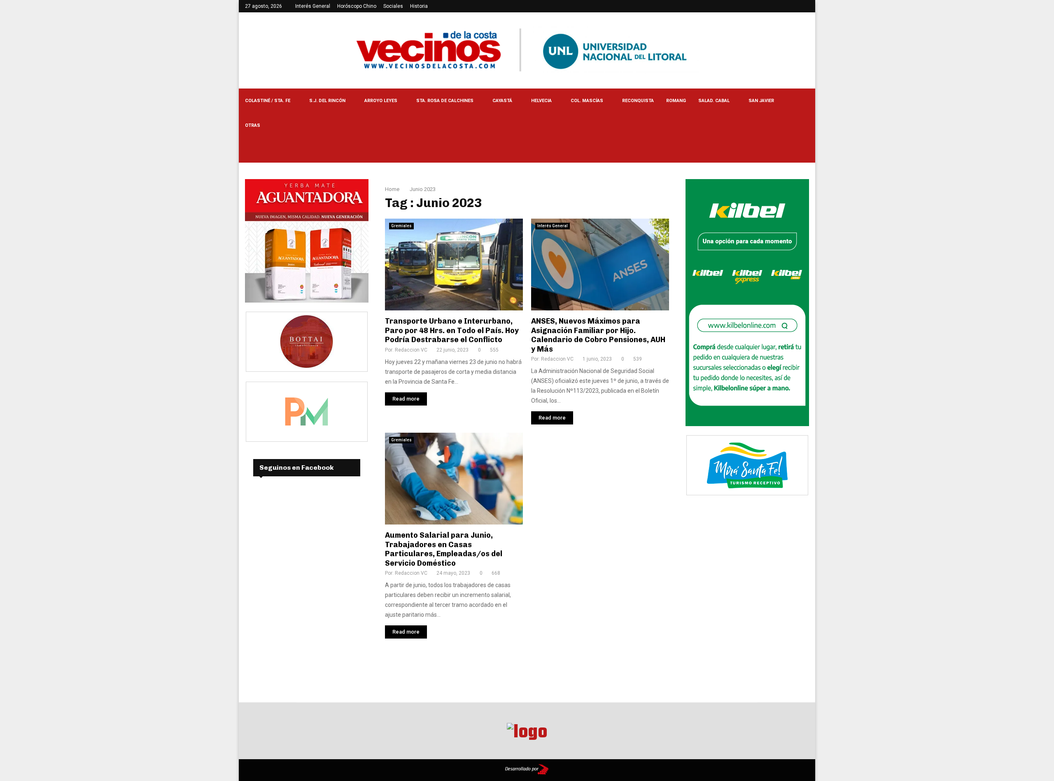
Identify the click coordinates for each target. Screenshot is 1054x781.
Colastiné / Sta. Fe (267, 100)
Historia (419, 6)
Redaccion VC (411, 350)
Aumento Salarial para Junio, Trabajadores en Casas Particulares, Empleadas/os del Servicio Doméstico (443, 549)
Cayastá (502, 100)
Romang (676, 100)
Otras (252, 125)
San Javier (761, 100)
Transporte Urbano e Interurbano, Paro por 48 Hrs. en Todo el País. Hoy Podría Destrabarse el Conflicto (452, 330)
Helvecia (541, 100)
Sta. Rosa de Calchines (444, 100)
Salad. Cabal (714, 100)
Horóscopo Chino (356, 6)
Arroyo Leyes (380, 100)
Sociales (393, 6)
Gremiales (401, 226)
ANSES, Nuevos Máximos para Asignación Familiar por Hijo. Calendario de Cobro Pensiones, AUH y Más (598, 335)
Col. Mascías (587, 100)
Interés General (312, 6)
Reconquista (638, 100)
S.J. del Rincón (327, 100)
